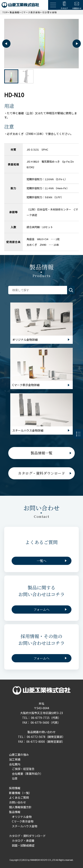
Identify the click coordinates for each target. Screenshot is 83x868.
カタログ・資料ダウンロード (41, 473)
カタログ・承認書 (23, 841)
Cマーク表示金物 (31, 12)
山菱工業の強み (19, 755)
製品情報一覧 (41, 452)
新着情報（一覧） (20, 793)
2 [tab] (26, 76)
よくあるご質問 (19, 797)
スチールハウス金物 (24, 826)
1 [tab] (11, 76)
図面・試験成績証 (23, 845)
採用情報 (14, 788)
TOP (4, 12)
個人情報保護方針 (20, 807)
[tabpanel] (41, 44)
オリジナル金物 (22, 817)
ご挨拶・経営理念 (23, 769)
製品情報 (14, 12)
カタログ (64, 8)
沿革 (15, 778)
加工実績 (14, 759)
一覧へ (41, 560)
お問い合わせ (17, 802)
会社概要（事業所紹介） (27, 774)
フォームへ (41, 609)
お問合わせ (76, 8)
